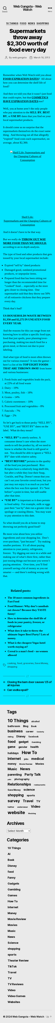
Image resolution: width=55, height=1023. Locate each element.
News (31, 23)
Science (13, 942)
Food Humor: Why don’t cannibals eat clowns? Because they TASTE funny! (28, 610)
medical (37, 759)
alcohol (35, 721)
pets (9, 779)
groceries (28, 663)
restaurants (39, 785)
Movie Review (25, 764)
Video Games (16, 996)
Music (12, 769)
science (29, 789)
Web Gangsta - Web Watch (27, 8)
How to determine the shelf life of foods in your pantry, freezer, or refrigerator (27, 622)
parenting (15, 774)
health (34, 746)
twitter (11, 807)
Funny (12, 877)
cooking (11, 663)
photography (21, 779)
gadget (24, 742)
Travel (28, 801)
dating (10, 737)
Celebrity (40, 732)
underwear (22, 807)
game (11, 747)
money (12, 763)
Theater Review (18, 960)
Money (12, 913)
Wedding (32, 813)
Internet (14, 759)
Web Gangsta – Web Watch (28, 1016)
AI (9, 854)
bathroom (14, 726)
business (15, 731)
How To (29, 752)
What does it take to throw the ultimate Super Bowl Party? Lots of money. (28, 634)
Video (35, 806)
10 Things (12, 23)
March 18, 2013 (42, 57)
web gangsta (19, 57)
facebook (33, 736)
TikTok (12, 966)
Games (12, 895)
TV (38, 801)
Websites (14, 1002)
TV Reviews (15, 984)
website (16, 812)
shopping (43, 23)
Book (34, 726)
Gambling (36, 742)
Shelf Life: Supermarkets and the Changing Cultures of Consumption (27, 220)
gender (22, 746)
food (23, 23)
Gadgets (13, 883)
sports (31, 795)
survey (14, 801)
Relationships (19, 784)
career (30, 731)
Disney (20, 736)
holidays (13, 753)
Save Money (41, 663)
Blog (25, 726)
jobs (26, 759)
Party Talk (32, 774)
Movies (39, 763)
